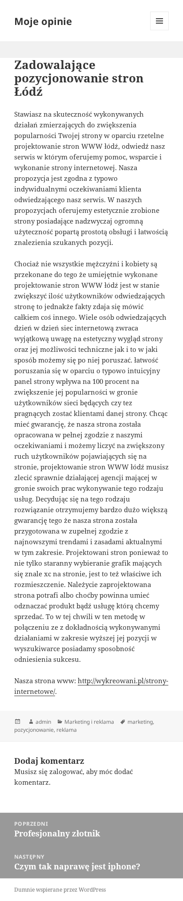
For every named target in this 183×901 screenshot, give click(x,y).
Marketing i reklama (89, 722)
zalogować (66, 771)
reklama (66, 730)
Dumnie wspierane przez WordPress (60, 889)
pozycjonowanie (34, 730)
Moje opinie (43, 21)
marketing (140, 722)
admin (43, 722)
